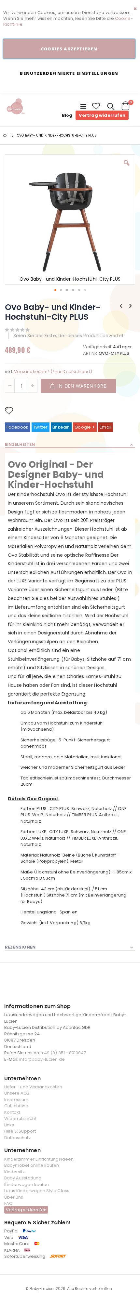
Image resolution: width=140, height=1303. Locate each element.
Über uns (13, 1197)
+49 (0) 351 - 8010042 (63, 1053)
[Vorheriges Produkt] (121, 306)
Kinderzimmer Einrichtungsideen (39, 1159)
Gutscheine (16, 1106)
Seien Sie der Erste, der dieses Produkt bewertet (68, 335)
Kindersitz (14, 1172)
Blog (67, 115)
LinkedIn (61, 427)
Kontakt (12, 1112)
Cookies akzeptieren (69, 49)
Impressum (16, 1100)
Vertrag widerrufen (102, 115)
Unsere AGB (17, 1093)
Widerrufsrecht (20, 1118)
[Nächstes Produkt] (130, 306)
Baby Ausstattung (22, 1178)
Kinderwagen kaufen (26, 1184)
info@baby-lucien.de (41, 1059)
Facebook (18, 427)
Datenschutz (17, 1138)
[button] (96, 106)
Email (105, 427)
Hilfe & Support (20, 1131)
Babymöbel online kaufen (31, 1165)
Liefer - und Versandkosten (33, 1087)
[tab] (70, 445)
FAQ (8, 1203)
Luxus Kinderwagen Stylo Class (36, 1191)
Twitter (40, 427)
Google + (85, 427)
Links (9, 1125)
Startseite (5, 135)
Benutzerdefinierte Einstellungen (69, 73)
